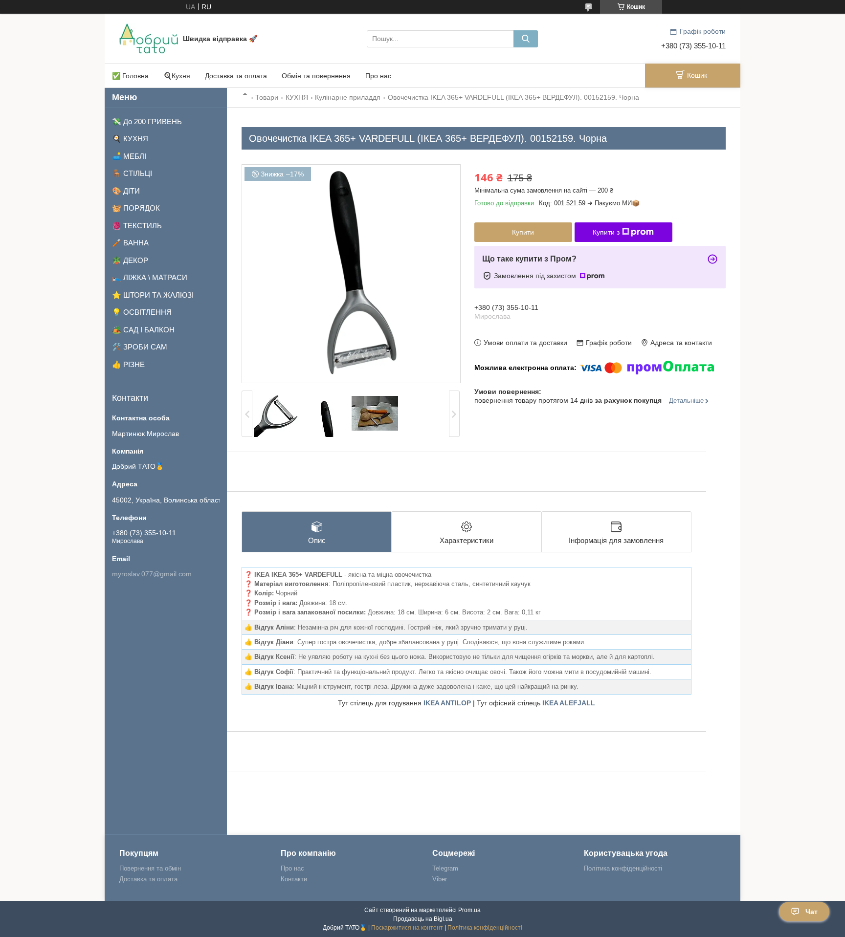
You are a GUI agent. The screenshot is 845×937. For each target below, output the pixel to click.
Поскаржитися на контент (407, 927)
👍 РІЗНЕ (128, 364)
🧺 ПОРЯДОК (136, 208)
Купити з (606, 232)
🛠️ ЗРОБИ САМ (139, 347)
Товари (266, 97)
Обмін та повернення (316, 76)
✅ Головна (130, 76)
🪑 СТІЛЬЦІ (132, 173)
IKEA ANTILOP (447, 703)
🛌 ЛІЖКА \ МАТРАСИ (149, 277)
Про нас (378, 76)
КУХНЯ (297, 97)
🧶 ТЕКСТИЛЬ (137, 225)
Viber (439, 879)
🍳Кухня (176, 76)
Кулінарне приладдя (347, 97)
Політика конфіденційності (623, 868)
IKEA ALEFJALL (568, 703)
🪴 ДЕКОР (130, 260)
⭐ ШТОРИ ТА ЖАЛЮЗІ (153, 295)
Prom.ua (469, 910)
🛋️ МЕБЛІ (129, 156)
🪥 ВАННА (130, 243)
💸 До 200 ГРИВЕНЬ (147, 121)
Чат (811, 911)
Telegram (445, 868)
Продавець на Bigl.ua (422, 918)
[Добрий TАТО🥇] (148, 38)
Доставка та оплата (236, 76)
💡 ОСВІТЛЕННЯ (142, 312)
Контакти (294, 879)
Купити (523, 232)
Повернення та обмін (150, 868)
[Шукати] (525, 38)
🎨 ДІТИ (126, 191)
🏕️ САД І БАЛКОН (143, 330)
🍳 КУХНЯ (130, 138)
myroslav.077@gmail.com (152, 574)
